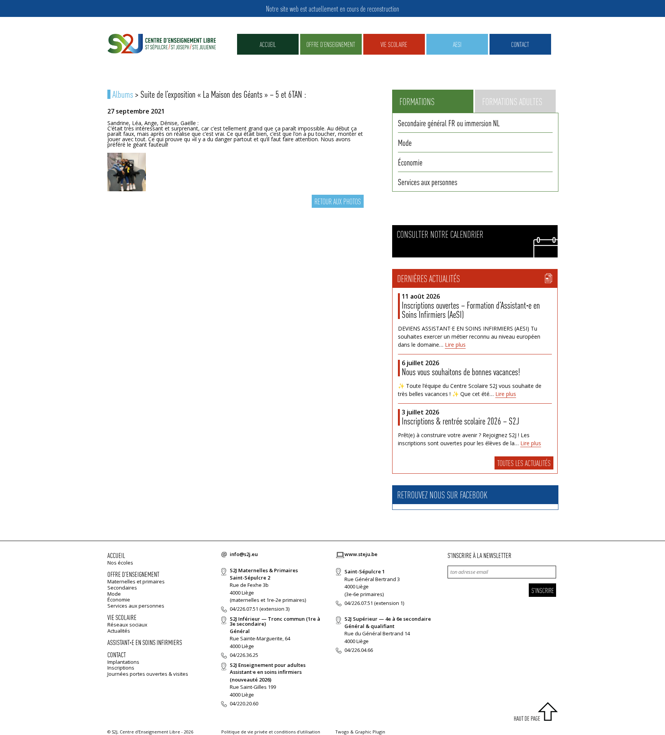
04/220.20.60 (244, 703)
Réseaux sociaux (127, 624)
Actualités (118, 630)
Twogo (342, 732)
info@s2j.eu (244, 554)
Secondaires (122, 587)
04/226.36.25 (244, 654)
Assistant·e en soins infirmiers (144, 642)
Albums (122, 94)
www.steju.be (361, 554)
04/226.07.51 (244, 608)
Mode (405, 142)
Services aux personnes (427, 181)
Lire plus (455, 344)
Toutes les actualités (524, 463)
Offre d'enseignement (133, 574)
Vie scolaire (394, 44)
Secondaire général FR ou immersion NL (449, 122)
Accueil (268, 44)
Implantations (123, 661)
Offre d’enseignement (330, 44)
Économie (410, 162)
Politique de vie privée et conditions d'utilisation (270, 732)
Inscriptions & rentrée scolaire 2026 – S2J (460, 421)
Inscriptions (120, 667)
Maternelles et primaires (136, 581)
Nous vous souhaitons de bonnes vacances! (461, 372)
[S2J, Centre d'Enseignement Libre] (161, 44)
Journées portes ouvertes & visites (147, 673)
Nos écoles (120, 562)
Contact (520, 44)
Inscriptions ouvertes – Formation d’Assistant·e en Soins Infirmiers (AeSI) (471, 309)
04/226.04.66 (358, 649)
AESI (457, 44)
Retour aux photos (337, 201)
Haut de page (527, 718)
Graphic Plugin (370, 732)
